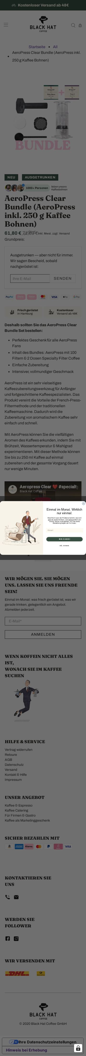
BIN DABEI (64, 539)
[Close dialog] (83, 503)
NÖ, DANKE (64, 546)
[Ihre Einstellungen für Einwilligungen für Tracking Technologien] (78, 1048)
